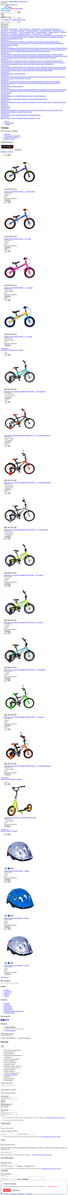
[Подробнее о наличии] (35, 197)
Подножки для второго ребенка (38, 70)
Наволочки (16, 54)
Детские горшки (52, 91)
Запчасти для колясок (10, 1074)
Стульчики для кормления (57, 49)
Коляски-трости (54, 42)
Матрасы (34, 56)
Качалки (14, 86)
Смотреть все (5, 40)
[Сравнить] (5, 155)
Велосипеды (5, 77)
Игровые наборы (35, 81)
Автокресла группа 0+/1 (22, 61)
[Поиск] (2, 15)
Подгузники (60, 91)
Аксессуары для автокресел (27, 64)
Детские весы (5, 89)
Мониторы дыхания (7, 102)
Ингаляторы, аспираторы (22, 91)
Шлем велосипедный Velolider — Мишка (16, 871)
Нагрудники (18, 38)
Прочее (47, 51)
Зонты (20, 70)
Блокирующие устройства (51, 102)
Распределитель (5, 107)
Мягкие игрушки (54, 83)
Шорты (55, 110)
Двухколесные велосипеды (12, 136)
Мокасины (26, 115)
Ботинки (8, 115)
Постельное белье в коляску (13, 69)
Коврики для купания (14, 96)
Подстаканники (49, 69)
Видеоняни (4, 104)
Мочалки (23, 96)
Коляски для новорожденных (10, 42)
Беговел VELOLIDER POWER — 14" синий (17, 239)
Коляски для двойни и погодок (24, 43)
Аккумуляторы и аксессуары (9, 78)
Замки (56, 69)
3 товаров (14, 831)
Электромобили (32, 77)
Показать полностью (6, 142)
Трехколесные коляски (8, 43)
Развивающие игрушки (41, 83)
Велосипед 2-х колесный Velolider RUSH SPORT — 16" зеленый (23, 622)
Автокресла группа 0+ (8, 61)
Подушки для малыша (37, 54)
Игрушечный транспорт (8, 81)
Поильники (48, 35)
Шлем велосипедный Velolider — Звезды (16, 965)
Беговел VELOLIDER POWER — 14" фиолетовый (19, 191)
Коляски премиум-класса (41, 43)
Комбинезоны (14, 110)
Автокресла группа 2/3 (50, 62)
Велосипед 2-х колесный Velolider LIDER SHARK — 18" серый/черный (26, 529)
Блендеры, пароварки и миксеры (53, 37)
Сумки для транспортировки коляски (33, 69)
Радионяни (62, 102)
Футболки (21, 110)
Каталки (24, 77)
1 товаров (19, 779)
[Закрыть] (19, 22)
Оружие (17, 83)
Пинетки (32, 115)
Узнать (3, 1140)
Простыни (47, 54)
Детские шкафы (11, 49)
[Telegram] (2, 1020)
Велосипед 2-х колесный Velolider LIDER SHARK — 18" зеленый (24, 717)
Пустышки (41, 89)
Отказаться (16, 1190)
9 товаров (20, 350)
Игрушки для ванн (32, 96)
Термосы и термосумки (36, 37)
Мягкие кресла (40, 51)
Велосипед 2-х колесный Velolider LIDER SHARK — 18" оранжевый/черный (27, 482)
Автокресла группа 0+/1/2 (38, 61)
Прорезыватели (33, 89)
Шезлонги (20, 86)
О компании (20, 118)
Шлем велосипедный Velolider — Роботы (16, 918)
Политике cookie (52, 1186)
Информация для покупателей (18, 1)
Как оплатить (8, 1008)
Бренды (3, 118)
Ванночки (4, 96)
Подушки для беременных (41, 57)
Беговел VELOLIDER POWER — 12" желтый (18, 336)
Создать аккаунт (5, 1123)
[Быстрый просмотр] (9, 155)
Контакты (27, 118)
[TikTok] (6, 1020)
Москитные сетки (53, 67)
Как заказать (8, 1006)
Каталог (5, 24)
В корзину (7, 200)
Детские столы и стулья (42, 49)
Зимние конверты (20, 73)
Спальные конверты (57, 54)
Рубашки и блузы (26, 112)
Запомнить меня (8, 1104)
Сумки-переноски (17, 99)
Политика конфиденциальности (14, 1011)
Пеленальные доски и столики (25, 49)
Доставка (13, 118)
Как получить (8, 1009)
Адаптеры (25, 70)
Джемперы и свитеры (46, 110)
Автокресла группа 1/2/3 (35, 62)
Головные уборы (34, 110)
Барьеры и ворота (37, 102)
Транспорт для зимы (24, 78)
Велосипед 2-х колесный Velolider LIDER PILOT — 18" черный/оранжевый (27, 435)
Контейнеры (20, 37)
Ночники (33, 51)
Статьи (38, 118)
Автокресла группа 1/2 (21, 62)
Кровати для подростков (41, 48)
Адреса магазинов (9, 1030)
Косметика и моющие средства (18, 89)
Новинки (7, 1005)
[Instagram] (8, 1020)
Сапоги (13, 115)
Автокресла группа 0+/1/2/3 (54, 61)
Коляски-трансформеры (56, 43)
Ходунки (9, 86)
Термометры (42, 96)
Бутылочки (41, 35)
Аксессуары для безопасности (22, 102)
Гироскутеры (61, 77)
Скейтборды (53, 77)
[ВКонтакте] (4, 1020)
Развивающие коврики (8, 83)
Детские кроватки (21, 48)
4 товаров (10, 151)
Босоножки (19, 115)
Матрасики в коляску (34, 67)
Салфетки (11, 91)
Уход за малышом (6, 93)
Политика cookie (9, 1013)
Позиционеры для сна (24, 56)
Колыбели (30, 48)
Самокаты (12, 77)
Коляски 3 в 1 (31, 42)
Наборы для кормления (8, 38)
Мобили (57, 81)
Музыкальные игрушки (23, 81)
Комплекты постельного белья (23, 57)
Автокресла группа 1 (7, 62)
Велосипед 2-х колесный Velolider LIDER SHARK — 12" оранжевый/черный (27, 766)
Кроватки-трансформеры (8, 48)
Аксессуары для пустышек (53, 89)
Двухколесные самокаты (11, 137)
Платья (60, 110)
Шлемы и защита (9, 139)
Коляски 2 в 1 (23, 42)
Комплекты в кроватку (53, 56)
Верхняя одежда (6, 112)
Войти (3, 1101)
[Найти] (19, 12)
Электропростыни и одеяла (9, 56)
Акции (8, 118)
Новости (32, 118)
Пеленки (23, 54)
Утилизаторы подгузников (38, 91)
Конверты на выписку (8, 73)
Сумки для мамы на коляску (9, 67)
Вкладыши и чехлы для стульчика (11, 51)
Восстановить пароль (7, 1158)
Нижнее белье (5, 110)
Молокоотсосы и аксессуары (28, 35)
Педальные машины (43, 77)
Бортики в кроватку (7, 54)
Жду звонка (4, 1170)
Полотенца (52, 57)
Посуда (26, 37)
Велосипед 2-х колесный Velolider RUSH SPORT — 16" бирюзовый (24, 669)
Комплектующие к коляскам (9, 45)
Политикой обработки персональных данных (55, 1117)
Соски (54, 35)
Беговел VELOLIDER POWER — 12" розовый (18, 287)
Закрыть (15, 131)
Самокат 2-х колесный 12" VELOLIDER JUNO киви (20, 817)
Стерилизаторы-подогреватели (10, 35)
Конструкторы (50, 81)
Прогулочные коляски (43, 42)
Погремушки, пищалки (27, 83)
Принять (7, 1190)
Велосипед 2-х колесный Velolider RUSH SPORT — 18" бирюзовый (24, 391)
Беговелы (18, 77)
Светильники (26, 51)
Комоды (3, 49)
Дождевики (44, 67)
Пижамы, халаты (16, 112)
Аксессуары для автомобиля (44, 64)
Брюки (27, 110)
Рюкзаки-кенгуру (42, 99)
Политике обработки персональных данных (42, 1154)
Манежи (3, 86)
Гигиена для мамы (6, 99)
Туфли (3, 115)
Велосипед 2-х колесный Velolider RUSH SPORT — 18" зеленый (23, 575)
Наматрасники (41, 56)
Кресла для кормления (30, 99)
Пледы (28, 54)
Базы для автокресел (12, 64)
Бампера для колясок (11, 70)
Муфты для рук (23, 67)
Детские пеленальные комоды (58, 48)
